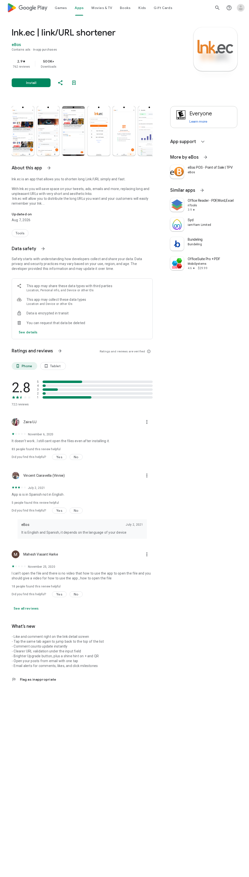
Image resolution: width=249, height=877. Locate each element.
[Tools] (20, 233)
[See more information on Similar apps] (202, 190)
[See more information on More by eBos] (205, 157)
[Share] (60, 83)
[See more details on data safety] (28, 332)
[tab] (61, 8)
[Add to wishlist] (74, 83)
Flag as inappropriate (34, 679)
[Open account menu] (241, 8)
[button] (23, 131)
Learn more (198, 121)
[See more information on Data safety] (43, 249)
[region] (89, 63)
